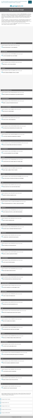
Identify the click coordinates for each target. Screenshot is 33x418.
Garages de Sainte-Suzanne (6, 409)
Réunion (3, 14)
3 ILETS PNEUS (4, 291)
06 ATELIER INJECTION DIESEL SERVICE (9, 43)
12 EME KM (3, 68)
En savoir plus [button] (18, 2)
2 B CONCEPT (4, 132)
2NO (2, 266)
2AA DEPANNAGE (4, 224)
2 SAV (3, 165)
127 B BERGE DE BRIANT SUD (7, 90)
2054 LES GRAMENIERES (6, 199)
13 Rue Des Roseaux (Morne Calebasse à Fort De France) (12, 17)
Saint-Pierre (11, 24)
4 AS (2, 350)
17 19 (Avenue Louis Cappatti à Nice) (13, 19)
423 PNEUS (3, 375)
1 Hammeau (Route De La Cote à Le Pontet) (24, 15)
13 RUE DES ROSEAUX (5, 98)
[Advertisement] (16, 34)
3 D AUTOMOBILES (5, 274)
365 (2, 308)
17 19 (2, 115)
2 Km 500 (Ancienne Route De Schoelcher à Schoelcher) (22, 21)
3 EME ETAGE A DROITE (6, 283)
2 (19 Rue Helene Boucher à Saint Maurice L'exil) (24, 19)
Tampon (15, 24)
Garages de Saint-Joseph (6, 399)
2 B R (2, 140)
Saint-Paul (8, 24)
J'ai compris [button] (30, 2)
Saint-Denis (5, 24)
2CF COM (3, 249)
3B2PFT (3, 325)
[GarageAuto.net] (16, 5)
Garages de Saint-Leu (5, 402)
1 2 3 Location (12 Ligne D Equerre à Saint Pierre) (12, 15)
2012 (2, 182)
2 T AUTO (3, 174)
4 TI (2, 358)
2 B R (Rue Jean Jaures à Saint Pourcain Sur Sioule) (22, 20)
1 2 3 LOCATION (4, 51)
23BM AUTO (4, 207)
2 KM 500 (3, 157)
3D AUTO (3, 333)
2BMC (2, 241)
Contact (20, 416)
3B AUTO (3, 316)
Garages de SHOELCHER (6, 412)
